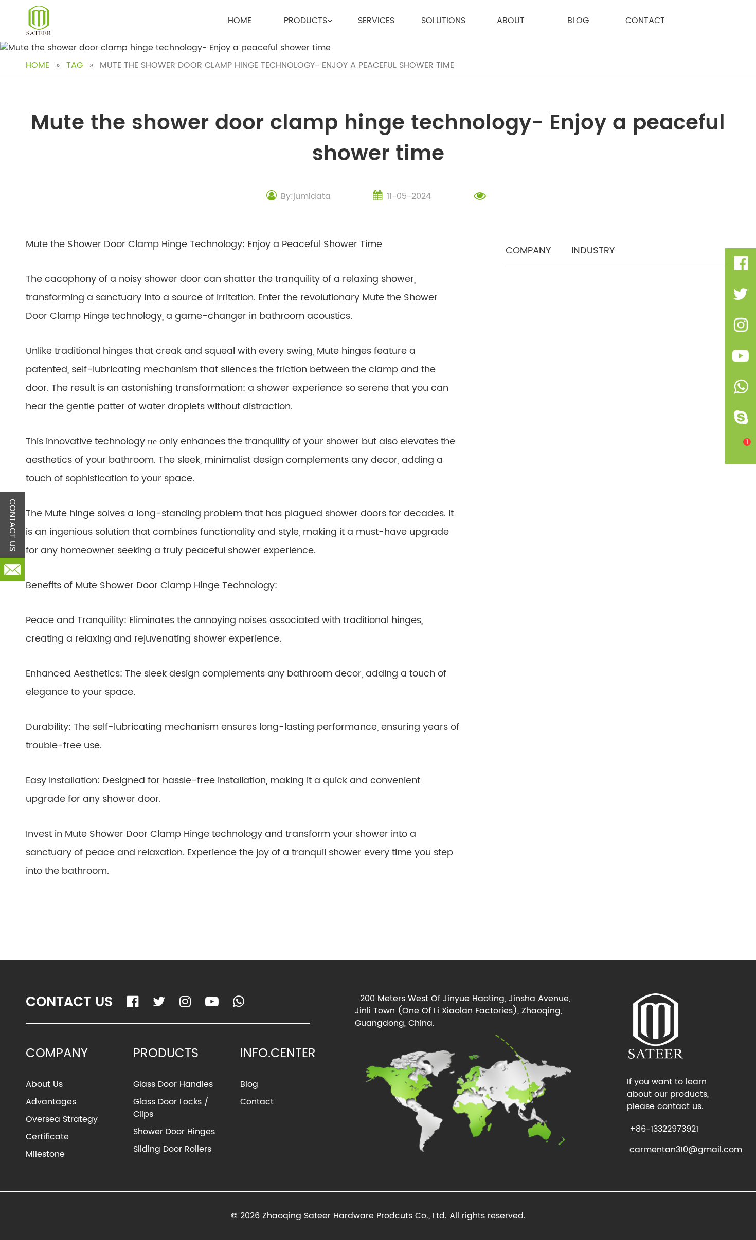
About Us (44, 1084)
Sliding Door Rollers (172, 1149)
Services (376, 20)
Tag (74, 65)
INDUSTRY (593, 250)
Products (305, 20)
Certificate (47, 1136)
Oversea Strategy (62, 1119)
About (511, 20)
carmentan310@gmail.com (685, 1149)
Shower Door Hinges (174, 1131)
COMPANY (528, 250)
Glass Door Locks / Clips (171, 1108)
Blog (578, 20)
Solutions (443, 20)
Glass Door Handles (173, 1084)
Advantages (51, 1102)
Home (239, 20)
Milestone (45, 1154)
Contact (645, 20)
